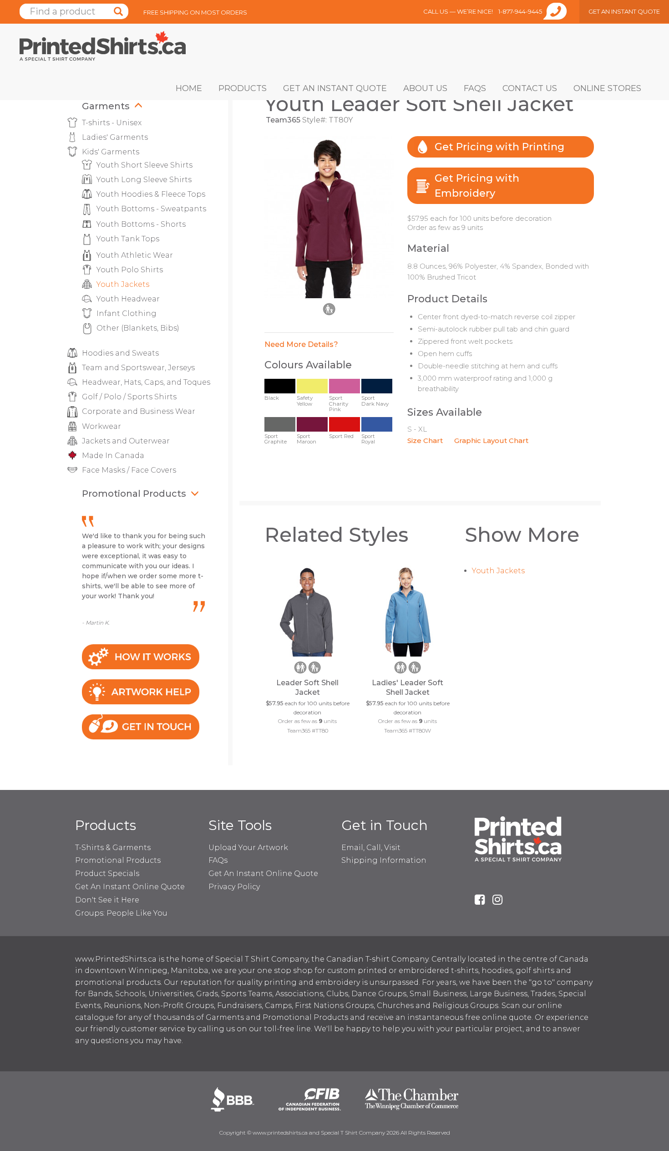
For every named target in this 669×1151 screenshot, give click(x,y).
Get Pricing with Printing (499, 147)
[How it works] (140, 656)
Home (189, 88)
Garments (106, 106)
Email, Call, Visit (370, 847)
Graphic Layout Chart (491, 440)
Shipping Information (383, 860)
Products (242, 88)
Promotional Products (134, 493)
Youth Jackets (498, 570)
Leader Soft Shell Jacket (307, 687)
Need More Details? (301, 344)
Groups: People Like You (121, 913)
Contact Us (529, 88)
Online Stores (607, 88)
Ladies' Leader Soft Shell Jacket (407, 687)
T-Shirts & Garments (113, 847)
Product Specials (107, 873)
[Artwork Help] (140, 691)
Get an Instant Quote (335, 88)
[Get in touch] (140, 726)
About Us (425, 88)
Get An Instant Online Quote (130, 886)
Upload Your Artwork (248, 847)
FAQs (475, 88)
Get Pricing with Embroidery (477, 185)
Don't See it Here (107, 900)
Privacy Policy (234, 886)
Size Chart (425, 440)
